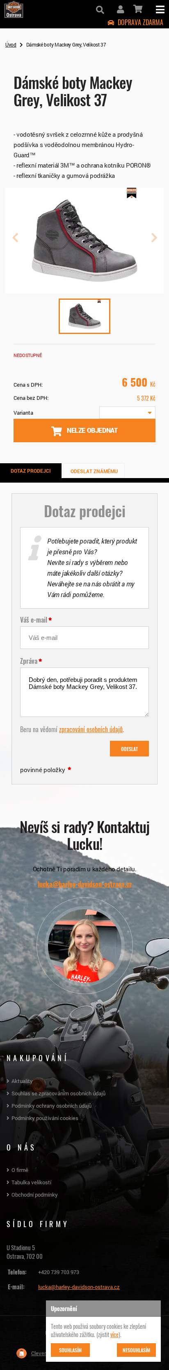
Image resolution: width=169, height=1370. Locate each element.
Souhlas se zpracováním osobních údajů (58, 1093)
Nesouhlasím (136, 1350)
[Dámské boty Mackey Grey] (84, 290)
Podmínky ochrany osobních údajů (51, 1105)
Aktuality (22, 1081)
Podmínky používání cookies (44, 1118)
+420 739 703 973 (58, 1272)
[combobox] (127, 412)
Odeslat (129, 749)
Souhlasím (70, 1350)
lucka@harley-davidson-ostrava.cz (85, 884)
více (114, 1334)
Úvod (10, 44)
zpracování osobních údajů (91, 729)
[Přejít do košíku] (137, 9)
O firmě (19, 1170)
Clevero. (40, 1353)
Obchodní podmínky (34, 1194)
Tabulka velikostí (31, 1182)
